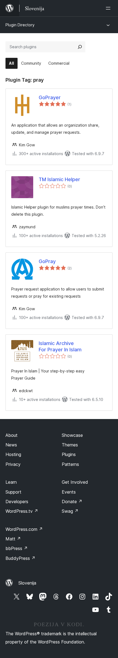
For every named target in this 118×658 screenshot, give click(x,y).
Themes (70, 445)
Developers (16, 501)
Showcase (72, 435)
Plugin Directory (20, 24)
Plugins (69, 454)
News (11, 445)
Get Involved (75, 482)
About (11, 435)
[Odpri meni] (109, 8)
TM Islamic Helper (59, 179)
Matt (13, 539)
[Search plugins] (79, 46)
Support (13, 492)
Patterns (70, 464)
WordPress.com (24, 529)
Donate (72, 501)
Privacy (13, 464)
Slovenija (27, 583)
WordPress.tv (21, 511)
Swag (70, 511)
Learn (11, 482)
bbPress (16, 548)
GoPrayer (50, 97)
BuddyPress (20, 558)
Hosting (13, 454)
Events (69, 492)
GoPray (47, 261)
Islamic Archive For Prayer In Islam (60, 346)
